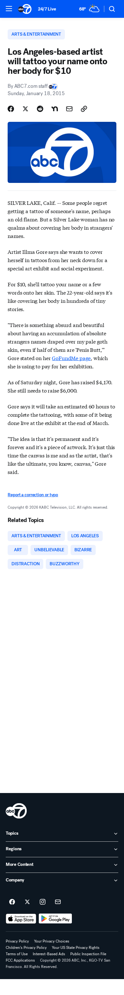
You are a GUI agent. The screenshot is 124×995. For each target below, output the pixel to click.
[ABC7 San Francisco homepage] (24, 9)
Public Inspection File (88, 954)
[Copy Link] (84, 108)
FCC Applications (20, 960)
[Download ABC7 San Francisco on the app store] (21, 919)
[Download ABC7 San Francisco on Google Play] (55, 919)
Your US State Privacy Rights (76, 948)
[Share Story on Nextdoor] (54, 108)
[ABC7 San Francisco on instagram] (42, 902)
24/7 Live (47, 9)
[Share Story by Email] (69, 108)
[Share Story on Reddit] (40, 108)
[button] (9, 8)
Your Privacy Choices (51, 941)
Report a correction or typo (33, 495)
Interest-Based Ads (49, 954)
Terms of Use (17, 954)
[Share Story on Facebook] (10, 108)
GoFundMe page (71, 357)
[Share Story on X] (25, 108)
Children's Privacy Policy (26, 948)
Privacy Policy (17, 941)
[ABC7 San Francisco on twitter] (27, 902)
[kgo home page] (16, 810)
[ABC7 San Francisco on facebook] (12, 902)
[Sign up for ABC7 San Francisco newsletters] (58, 902)
